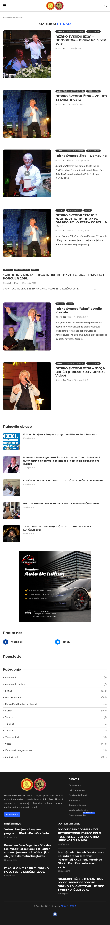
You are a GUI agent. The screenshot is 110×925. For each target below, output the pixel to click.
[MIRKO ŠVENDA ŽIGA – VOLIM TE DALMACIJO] (27, 114)
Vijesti (87, 210)
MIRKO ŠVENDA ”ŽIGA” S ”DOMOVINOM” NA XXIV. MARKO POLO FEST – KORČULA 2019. (81, 220)
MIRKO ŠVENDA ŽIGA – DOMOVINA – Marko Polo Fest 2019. (80, 40)
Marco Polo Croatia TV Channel (70, 31)
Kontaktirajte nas (77, 805)
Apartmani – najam (56, 684)
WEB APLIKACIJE (68, 906)
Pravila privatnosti (78, 795)
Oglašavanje (75, 785)
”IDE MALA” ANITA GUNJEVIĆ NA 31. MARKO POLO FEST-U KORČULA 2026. (59, 528)
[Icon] (27, 174)
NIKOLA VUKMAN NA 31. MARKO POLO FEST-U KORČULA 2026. (61, 503)
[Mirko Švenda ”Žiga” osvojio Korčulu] (27, 326)
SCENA (70, 304)
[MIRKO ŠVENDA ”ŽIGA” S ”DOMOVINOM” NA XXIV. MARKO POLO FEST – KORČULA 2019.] (27, 233)
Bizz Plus (67, 160)
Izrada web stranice (78, 810)
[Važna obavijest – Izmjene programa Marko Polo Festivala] (11, 441)
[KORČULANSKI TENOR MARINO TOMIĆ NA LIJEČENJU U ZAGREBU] (11, 487)
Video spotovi (93, 31)
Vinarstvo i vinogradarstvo (56, 750)
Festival (60, 210)
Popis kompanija (77, 815)
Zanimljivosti (56, 757)
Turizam (56, 730)
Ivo (64, 48)
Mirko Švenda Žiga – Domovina (81, 156)
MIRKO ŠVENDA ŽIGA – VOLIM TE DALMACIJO (81, 97)
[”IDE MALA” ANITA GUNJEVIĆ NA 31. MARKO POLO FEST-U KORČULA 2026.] (11, 533)
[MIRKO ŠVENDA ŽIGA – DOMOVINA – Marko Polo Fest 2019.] (27, 54)
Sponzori (56, 717)
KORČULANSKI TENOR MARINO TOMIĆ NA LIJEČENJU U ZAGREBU (64, 480)
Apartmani (56, 677)
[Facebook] (55, 914)
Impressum (74, 800)
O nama (74, 779)
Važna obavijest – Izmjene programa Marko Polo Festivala (60, 434)
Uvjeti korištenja (77, 790)
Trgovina (56, 724)
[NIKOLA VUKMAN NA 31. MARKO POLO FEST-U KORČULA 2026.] (11, 510)
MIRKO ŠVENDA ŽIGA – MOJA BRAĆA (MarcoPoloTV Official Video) (80, 372)
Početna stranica (10, 17)
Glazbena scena (74, 210)
